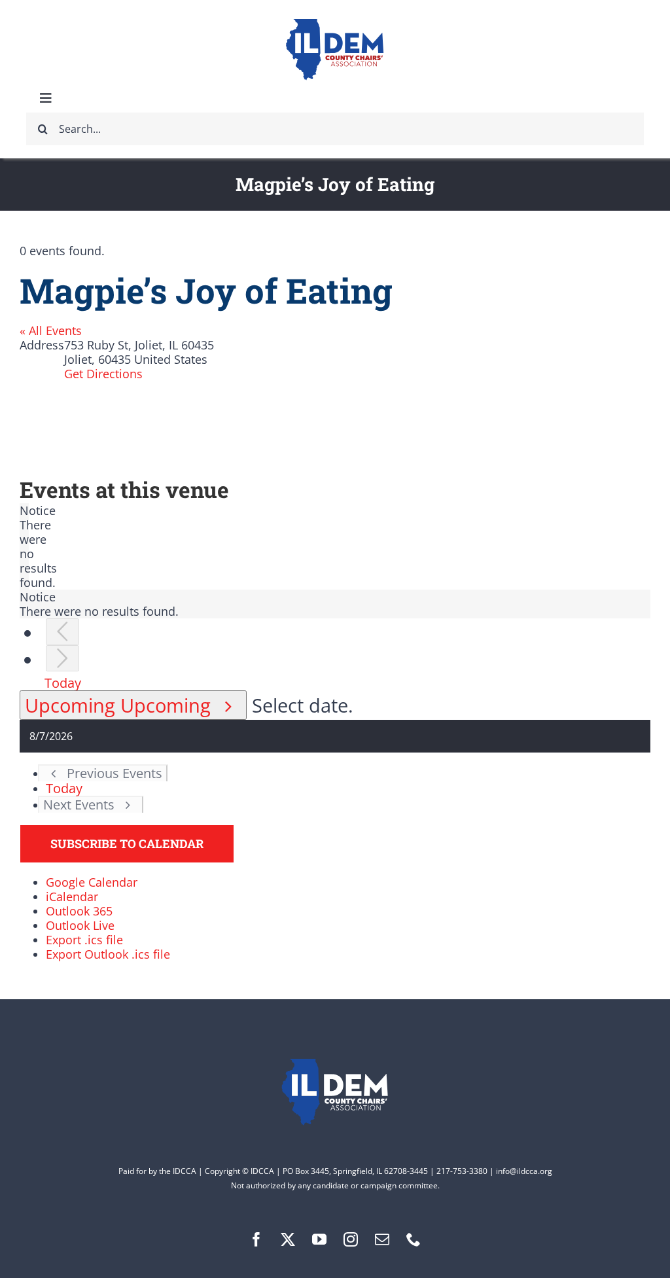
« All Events (51, 330)
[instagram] (350, 1239)
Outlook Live (80, 925)
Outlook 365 (79, 911)
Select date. (302, 705)
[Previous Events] (62, 631)
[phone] (413, 1239)
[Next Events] (62, 658)
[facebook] (256, 1239)
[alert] (24, 546)
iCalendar (72, 896)
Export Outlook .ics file (108, 954)
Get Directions (103, 374)
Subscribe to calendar (126, 843)
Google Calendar (91, 882)
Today (62, 682)
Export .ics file (84, 940)
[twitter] (287, 1239)
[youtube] (319, 1239)
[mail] (382, 1239)
